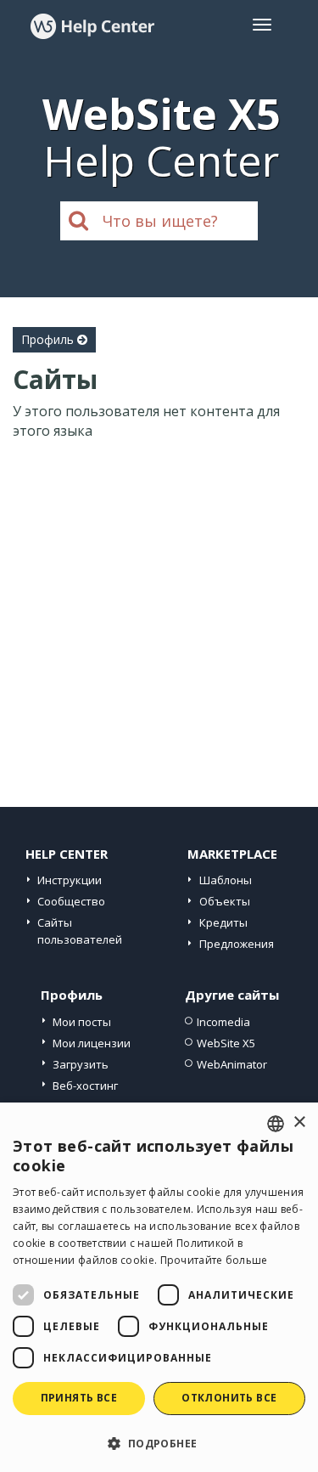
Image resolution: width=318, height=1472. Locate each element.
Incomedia (223, 1021)
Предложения (236, 943)
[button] (159, 1442)
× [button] (299, 1122)
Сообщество (71, 901)
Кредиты (223, 922)
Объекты (224, 901)
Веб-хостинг (85, 1085)
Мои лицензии (92, 1043)
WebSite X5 (226, 1043)
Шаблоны (225, 880)
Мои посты (82, 1021)
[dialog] (159, 1287)
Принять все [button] (79, 1397)
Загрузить (81, 1064)
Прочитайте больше (214, 1260)
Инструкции (69, 880)
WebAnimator (232, 1064)
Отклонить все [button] (228, 1397)
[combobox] (275, 1123)
